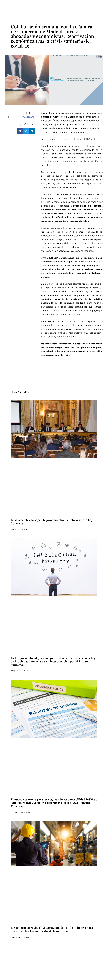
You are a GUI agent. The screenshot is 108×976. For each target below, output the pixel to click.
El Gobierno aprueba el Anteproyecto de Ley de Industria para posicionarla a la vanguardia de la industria (52, 929)
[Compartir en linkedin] (32, 131)
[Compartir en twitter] (26, 131)
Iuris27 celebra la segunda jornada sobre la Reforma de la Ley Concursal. (51, 521)
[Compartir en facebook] (20, 131)
